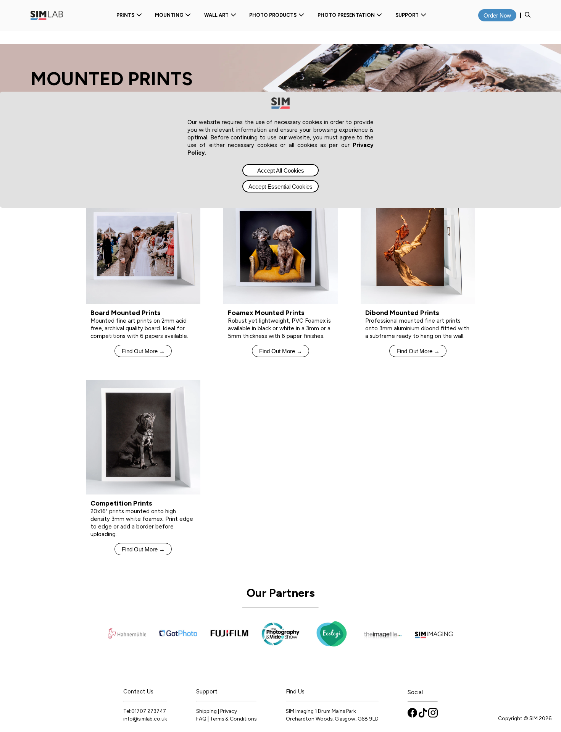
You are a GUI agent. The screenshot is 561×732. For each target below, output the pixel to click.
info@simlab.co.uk (145, 719)
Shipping (206, 711)
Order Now (497, 15)
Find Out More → (143, 351)
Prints (125, 15)
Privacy (228, 711)
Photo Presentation (346, 15)
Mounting (169, 15)
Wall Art (216, 15)
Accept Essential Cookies (280, 186)
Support (407, 15)
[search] (527, 15)
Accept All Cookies (280, 170)
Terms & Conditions (233, 719)
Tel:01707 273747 (144, 711)
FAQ (201, 719)
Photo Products (273, 15)
